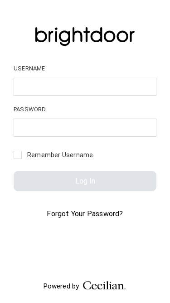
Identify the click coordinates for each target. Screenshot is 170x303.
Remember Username (60, 155)
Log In (85, 181)
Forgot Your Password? (85, 213)
